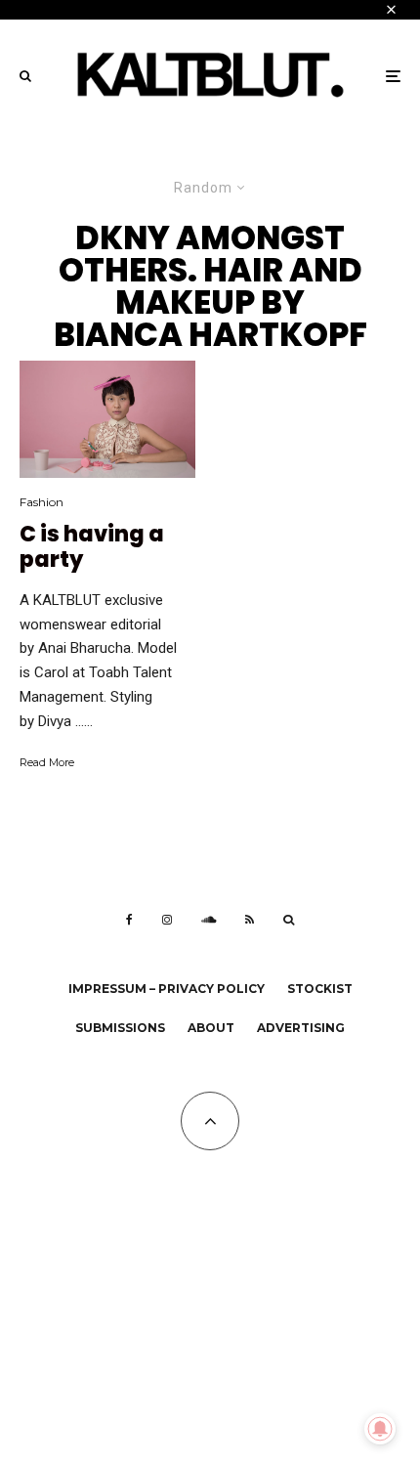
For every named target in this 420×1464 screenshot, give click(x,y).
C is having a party (92, 548)
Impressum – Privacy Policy (166, 988)
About (211, 1027)
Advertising (301, 1027)
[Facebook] (129, 919)
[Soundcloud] (209, 919)
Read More (47, 762)
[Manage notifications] (380, 1428)
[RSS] (250, 919)
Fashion (41, 502)
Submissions (120, 1027)
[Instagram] (167, 919)
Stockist (320, 988)
